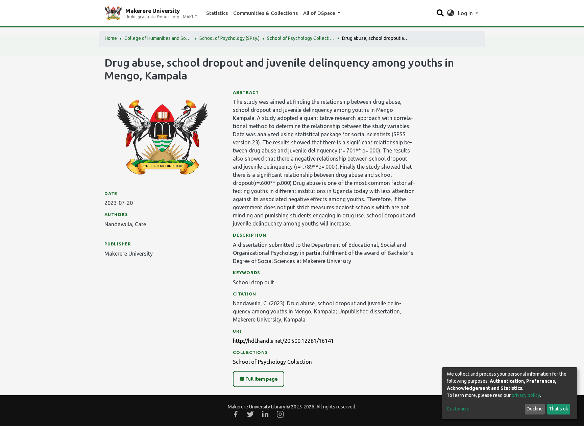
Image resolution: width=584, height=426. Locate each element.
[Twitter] (250, 414)
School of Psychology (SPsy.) (229, 38)
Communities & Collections (265, 13)
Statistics (217, 13)
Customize (458, 408)
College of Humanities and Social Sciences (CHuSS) (158, 38)
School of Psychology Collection (301, 38)
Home (111, 38)
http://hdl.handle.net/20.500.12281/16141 (283, 341)
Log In (466, 13)
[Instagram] (280, 414)
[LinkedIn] (265, 414)
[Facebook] (235, 414)
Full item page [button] (261, 379)
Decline (535, 408)
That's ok (558, 408)
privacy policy (526, 395)
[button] (451, 13)
